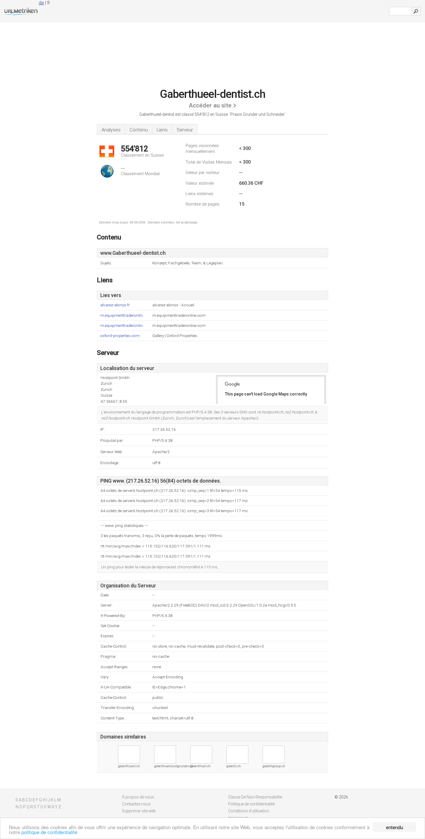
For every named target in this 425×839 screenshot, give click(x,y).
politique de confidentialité (49, 832)
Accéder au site (210, 105)
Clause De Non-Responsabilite (255, 797)
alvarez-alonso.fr (115, 305)
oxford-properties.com (120, 336)
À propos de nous (138, 797)
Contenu (139, 130)
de (41, 3)
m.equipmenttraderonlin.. (122, 315)
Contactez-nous (136, 804)
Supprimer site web (139, 811)
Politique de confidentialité (251, 804)
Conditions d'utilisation (248, 811)
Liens (162, 130)
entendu (394, 827)
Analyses (111, 130)
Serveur (185, 130)
